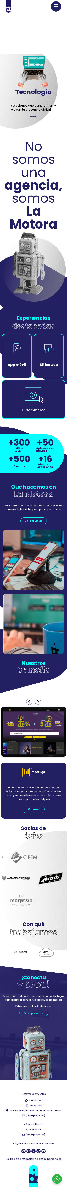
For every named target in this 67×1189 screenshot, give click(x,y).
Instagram (41, 34)
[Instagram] (28, 1151)
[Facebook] (23, 1151)
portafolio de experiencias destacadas (37, 53)
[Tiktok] (38, 1151)
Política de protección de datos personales (34, 1159)
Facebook (27, 34)
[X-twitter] (33, 1151)
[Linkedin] (43, 1151)
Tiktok (53, 34)
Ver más (33, 116)
